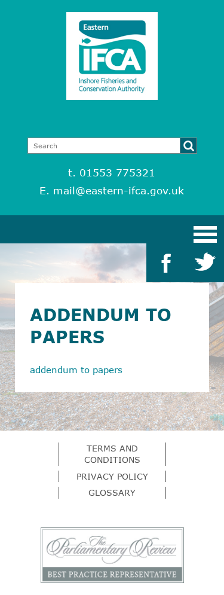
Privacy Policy (112, 476)
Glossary (112, 492)
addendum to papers (76, 369)
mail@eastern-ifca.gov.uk (118, 190)
